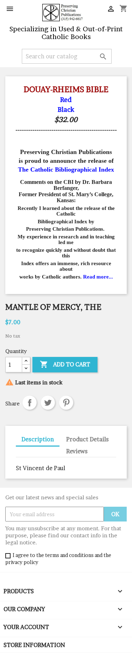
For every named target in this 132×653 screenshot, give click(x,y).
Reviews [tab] (77, 451)
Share (30, 403)
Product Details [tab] (87, 439)
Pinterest (66, 403)
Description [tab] (37, 439)
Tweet (48, 403)
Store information (34, 644)
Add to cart (65, 364)
